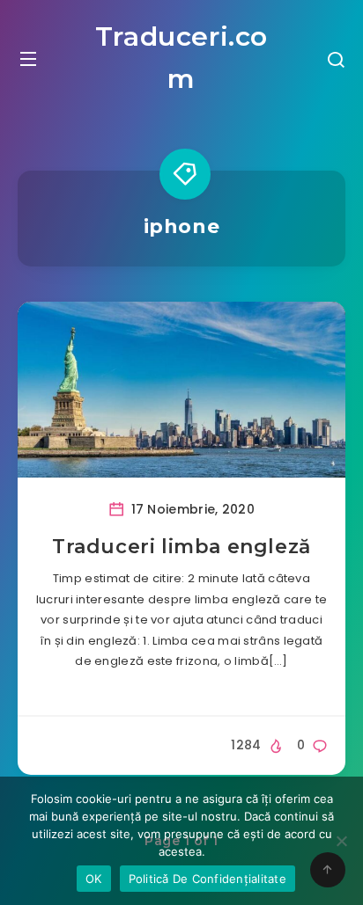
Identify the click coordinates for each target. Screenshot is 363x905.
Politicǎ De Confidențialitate (207, 879)
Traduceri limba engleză (181, 546)
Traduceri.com (181, 57)
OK (93, 879)
